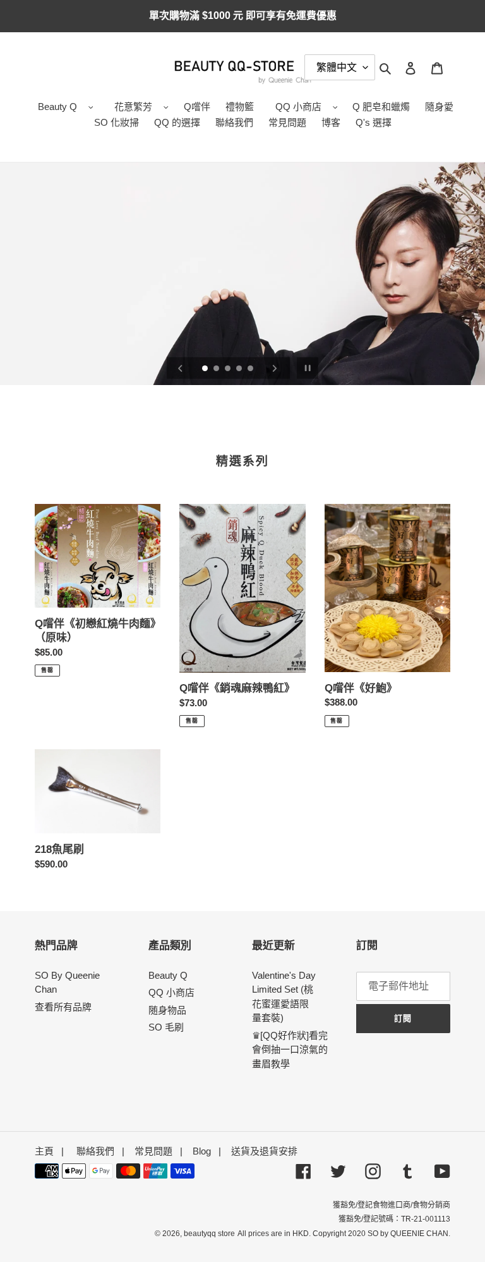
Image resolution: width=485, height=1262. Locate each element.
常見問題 (153, 1151)
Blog (202, 1151)
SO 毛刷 (166, 1027)
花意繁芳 (133, 106)
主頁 (44, 1151)
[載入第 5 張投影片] (251, 369)
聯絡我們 (95, 1151)
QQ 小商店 (298, 106)
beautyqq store (209, 1233)
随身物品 (167, 1010)
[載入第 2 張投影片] (217, 369)
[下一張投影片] (275, 368)
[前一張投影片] (181, 368)
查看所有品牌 (63, 1007)
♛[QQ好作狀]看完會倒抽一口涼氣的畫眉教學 (290, 1049)
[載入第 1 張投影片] (206, 369)
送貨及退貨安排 (264, 1151)
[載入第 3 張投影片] (228, 369)
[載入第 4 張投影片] (240, 369)
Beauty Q (57, 106)
